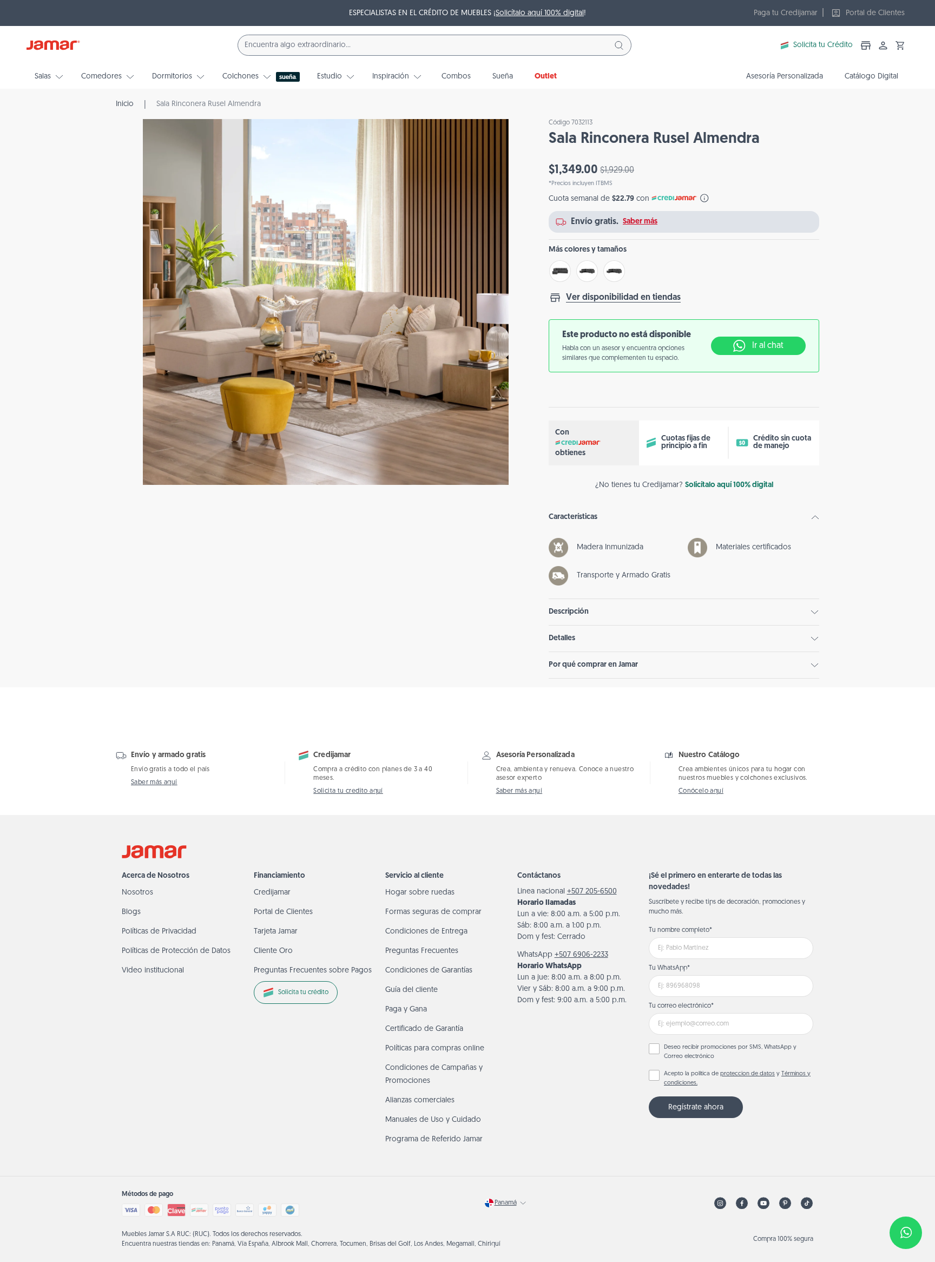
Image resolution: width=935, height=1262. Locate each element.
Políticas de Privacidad (159, 932)
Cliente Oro (273, 951)
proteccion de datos (747, 1074)
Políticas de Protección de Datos (176, 951)
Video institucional (153, 971)
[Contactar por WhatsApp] (906, 1233)
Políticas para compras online (434, 1048)
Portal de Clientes (283, 912)
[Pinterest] (785, 1203)
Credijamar (272, 893)
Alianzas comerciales (420, 1100)
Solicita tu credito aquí (348, 791)
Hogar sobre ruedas (420, 893)
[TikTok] (806, 1203)
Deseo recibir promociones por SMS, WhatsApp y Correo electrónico (730, 1052)
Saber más (640, 222)
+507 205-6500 (592, 892)
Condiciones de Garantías (428, 971)
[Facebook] (741, 1203)
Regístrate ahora (695, 1107)
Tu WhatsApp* (669, 968)
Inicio (125, 104)
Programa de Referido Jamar (434, 1139)
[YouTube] (763, 1203)
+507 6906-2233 (581, 955)
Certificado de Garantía (424, 1029)
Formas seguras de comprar (433, 912)
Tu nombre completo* (680, 930)
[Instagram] (720, 1203)
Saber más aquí (154, 782)
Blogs (131, 912)
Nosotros (137, 893)
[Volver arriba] (900, 1197)
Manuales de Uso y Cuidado (433, 1120)
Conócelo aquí (701, 791)
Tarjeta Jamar (276, 932)
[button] (900, 45)
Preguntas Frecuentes (421, 951)
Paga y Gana (406, 1009)
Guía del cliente (411, 990)
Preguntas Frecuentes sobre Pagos (313, 971)
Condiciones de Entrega (426, 932)
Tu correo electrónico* (681, 1006)
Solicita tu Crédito (823, 45)
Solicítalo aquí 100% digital (540, 13)
